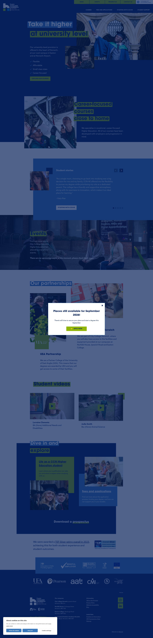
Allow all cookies (14, 630)
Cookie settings (46, 630)
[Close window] (102, 305)
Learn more (9, 626)
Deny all (30, 630)
